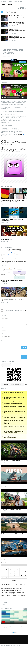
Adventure (4, 584)
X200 (2, 597)
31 (6, 577)
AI (9, 584)
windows (3, 595)
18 (10, 573)
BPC (4, 586)
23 (2, 575)
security (6, 592)
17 (6, 573)
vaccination (3, 593)
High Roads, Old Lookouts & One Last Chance (10, 460)
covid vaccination (4, 588)
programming (5, 590)
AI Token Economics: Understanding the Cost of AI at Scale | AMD (17, 31)
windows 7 (9, 595)
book (2, 586)
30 (2, 577)
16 (2, 573)
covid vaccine (9, 588)
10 (6, 571)
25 (10, 575)
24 (6, 575)
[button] (26, 609)
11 (10, 571)
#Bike (15, 12)
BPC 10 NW (10, 586)
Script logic (3, 592)
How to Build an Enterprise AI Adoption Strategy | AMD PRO (16, 16)
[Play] (2, 98)
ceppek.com (6, 4)
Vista (6, 593)
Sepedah (10, 592)
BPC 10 (6, 586)
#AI (12, 12)
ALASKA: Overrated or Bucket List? (8, 485)
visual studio (10, 593)
